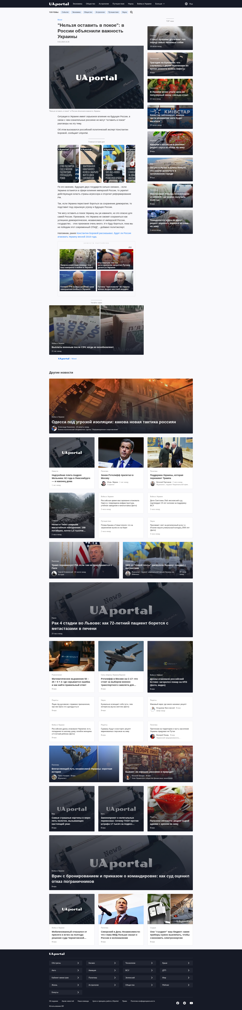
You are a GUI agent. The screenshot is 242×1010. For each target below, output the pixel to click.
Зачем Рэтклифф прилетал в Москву (117, 476)
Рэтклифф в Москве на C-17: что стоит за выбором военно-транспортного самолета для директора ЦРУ (119, 682)
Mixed (60, 20)
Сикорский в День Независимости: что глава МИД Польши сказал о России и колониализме (120, 934)
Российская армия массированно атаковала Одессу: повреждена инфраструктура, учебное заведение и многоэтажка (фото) (120, 503)
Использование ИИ (56, 1006)
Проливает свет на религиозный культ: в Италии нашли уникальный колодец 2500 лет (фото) (170, 527)
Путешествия (118, 4)
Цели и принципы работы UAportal (105, 1001)
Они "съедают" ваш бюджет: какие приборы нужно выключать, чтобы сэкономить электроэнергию (170, 934)
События (65, 12)
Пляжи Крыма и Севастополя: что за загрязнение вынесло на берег (117, 526)
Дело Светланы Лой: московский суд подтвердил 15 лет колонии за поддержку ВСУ (168, 503)
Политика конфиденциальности (143, 1001)
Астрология (104, 4)
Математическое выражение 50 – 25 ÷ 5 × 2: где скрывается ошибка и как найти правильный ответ (71, 682)
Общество (90, 4)
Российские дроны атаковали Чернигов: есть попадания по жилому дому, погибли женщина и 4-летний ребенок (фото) (72, 731)
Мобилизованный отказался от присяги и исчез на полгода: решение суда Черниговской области (69, 934)
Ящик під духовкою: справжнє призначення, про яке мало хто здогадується (71, 705)
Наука (130, 4)
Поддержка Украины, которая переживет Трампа (166, 476)
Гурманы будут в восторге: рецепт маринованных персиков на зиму (116, 730)
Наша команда (83, 1001)
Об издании (53, 1001)
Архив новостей (68, 1001)
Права (124, 1001)
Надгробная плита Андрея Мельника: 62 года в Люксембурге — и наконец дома (71, 478)
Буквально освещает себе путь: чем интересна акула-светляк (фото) (117, 705)
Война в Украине (144, 4)
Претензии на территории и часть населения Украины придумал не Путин (169, 730)
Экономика (77, 4)
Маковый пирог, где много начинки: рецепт (168, 704)
